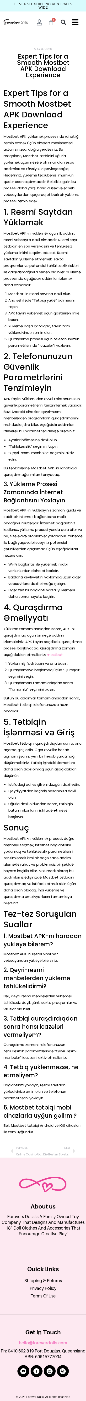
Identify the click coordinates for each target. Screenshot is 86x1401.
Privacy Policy (43, 1288)
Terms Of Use (43, 1296)
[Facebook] (37, 1371)
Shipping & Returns (43, 1280)
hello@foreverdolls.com (43, 1343)
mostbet (55, 654)
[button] (63, 22)
